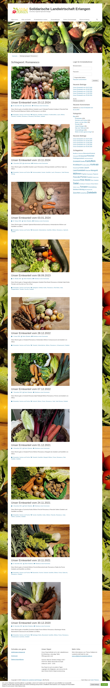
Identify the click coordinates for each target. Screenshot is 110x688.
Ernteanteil (83, 156)
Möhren (63, 114)
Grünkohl (34, 401)
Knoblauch (46, 114)
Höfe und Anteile (26, 19)
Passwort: (76, 71)
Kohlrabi (41, 287)
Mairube (88, 170)
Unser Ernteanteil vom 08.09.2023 (31, 275)
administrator (28, 105)
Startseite (15, 56)
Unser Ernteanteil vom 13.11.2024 (30, 160)
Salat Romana (65, 172)
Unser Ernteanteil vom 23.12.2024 (31, 102)
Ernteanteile (16, 114)
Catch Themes (94, 680)
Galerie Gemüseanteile (69, 19)
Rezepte (77, 124)
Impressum (14, 656)
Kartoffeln (40, 114)
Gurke (82, 161)
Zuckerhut (18, 516)
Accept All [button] (104, 684)
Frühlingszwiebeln (78, 158)
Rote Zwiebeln (95, 180)
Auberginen (35, 287)
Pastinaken (90, 174)
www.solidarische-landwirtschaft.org (82, 656)
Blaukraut (34, 114)
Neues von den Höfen (81, 122)
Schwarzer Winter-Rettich (92, 183)
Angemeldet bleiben (80, 77)
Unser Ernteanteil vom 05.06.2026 (82, 95)
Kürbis (45, 287)
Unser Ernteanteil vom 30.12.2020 (31, 622)
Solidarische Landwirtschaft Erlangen (59, 9)
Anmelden (95, 80)
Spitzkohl (65, 230)
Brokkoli (92, 153)
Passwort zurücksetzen (79, 79)
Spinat (78, 187)
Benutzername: (77, 65)
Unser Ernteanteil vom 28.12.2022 (31, 333)
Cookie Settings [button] (95, 684)
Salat (61, 287)
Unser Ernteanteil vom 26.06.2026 (82, 89)
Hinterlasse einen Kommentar (41, 105)
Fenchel (34, 515)
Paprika (84, 174)
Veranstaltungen (55, 19)
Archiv (75, 99)
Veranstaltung (92, 187)
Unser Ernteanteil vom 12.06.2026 (82, 93)
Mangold (45, 457)
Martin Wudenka (28, 221)
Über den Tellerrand (80, 128)
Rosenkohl (31, 116)
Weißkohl (76, 189)
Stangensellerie (15, 289)
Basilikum (75, 153)
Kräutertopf (76, 167)
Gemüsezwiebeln (36, 172)
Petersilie (13, 116)
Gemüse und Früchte (24, 114)
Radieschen (96, 177)
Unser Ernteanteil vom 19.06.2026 (82, 91)
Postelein (18, 116)
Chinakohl (34, 345)
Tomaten (22, 289)
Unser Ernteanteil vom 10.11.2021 (30, 560)
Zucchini (26, 289)
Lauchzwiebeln (79, 170)
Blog (74, 116)
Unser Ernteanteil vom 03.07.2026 (82, 87)
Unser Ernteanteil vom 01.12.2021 (31, 445)
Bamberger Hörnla (36, 635)
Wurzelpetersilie (88, 189)
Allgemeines (14, 19)
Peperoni (95, 174)
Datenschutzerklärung (17, 659)
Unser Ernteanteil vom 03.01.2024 (31, 217)
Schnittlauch (82, 183)
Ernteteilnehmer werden (40, 19)
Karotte (43, 172)
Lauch (58, 114)
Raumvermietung (84, 19)
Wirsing (13, 174)
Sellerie (13, 516)
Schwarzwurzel (60, 345)
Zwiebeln (43, 116)
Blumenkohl (35, 230)
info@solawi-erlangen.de (18, 652)
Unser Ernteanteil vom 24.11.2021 (30, 502)
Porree (43, 401)
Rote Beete (37, 116)
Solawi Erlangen (79, 126)
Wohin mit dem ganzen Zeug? (83, 132)
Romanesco (25, 116)
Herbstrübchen (42, 230)
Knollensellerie (52, 114)
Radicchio (65, 572)
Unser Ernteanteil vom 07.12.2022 (31, 389)
